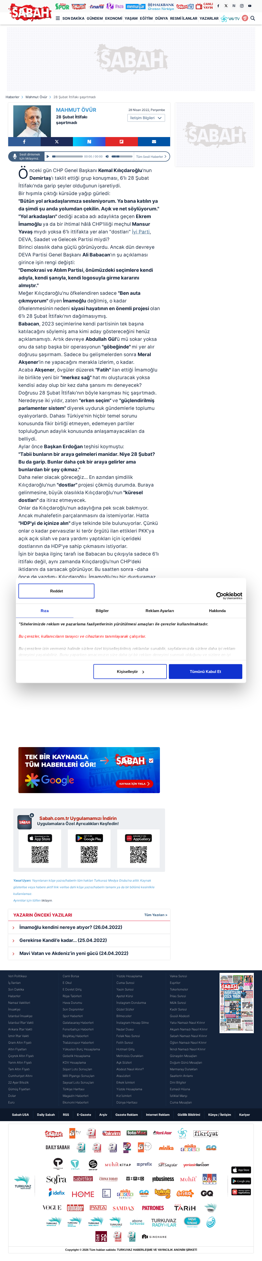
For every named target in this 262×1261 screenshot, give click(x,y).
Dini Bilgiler (178, 1082)
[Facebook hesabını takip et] (218, 6)
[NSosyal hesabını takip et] (234, 6)
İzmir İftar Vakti (18, 1036)
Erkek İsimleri (125, 1082)
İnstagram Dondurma (131, 1003)
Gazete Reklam (126, 1115)
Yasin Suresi (125, 989)
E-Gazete (84, 1115)
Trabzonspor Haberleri (78, 1042)
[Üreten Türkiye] (161, 6)
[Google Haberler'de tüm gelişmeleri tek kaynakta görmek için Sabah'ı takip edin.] (89, 772)
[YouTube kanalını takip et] (250, 6)
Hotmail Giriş (125, 1049)
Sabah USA (20, 1115)
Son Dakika (73, 18)
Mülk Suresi (178, 1003)
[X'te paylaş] (57, 141)
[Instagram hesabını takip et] (242, 6)
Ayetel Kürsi (124, 996)
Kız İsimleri (124, 1096)
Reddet (56, 591)
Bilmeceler (124, 1016)
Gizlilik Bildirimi (189, 1115)
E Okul (67, 983)
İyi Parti (141, 232)
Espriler (175, 983)
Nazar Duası (125, 1029)
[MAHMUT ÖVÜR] (32, 121)
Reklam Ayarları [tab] (160, 611)
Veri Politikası (17, 976)
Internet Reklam (158, 1115)
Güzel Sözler (125, 1009)
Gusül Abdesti (180, 1016)
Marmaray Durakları (184, 1069)
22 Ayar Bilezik (18, 1082)
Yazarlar (209, 18)
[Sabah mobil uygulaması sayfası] (26, 821)
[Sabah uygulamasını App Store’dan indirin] (40, 848)
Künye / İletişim (219, 1115)
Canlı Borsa (71, 976)
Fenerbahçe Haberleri (78, 1029)
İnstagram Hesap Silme (132, 1022)
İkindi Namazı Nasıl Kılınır (187, 1049)
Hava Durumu (72, 1003)
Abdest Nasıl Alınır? (130, 1069)
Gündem (95, 18)
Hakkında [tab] (217, 611)
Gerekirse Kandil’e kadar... (62, 940)
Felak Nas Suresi (128, 1036)
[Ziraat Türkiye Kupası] (245, 18)
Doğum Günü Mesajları (186, 1062)
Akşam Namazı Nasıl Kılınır (189, 1029)
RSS (66, 1115)
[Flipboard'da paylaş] (121, 141)
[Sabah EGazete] (237, 1039)
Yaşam (131, 18)
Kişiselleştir (127, 671)
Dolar (12, 1096)
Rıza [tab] (45, 611)
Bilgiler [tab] (102, 611)
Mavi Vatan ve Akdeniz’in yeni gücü (73, 953)
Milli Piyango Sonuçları (78, 1076)
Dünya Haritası (126, 1102)
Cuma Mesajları (181, 1102)
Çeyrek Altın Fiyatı (21, 1056)
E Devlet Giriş (72, 989)
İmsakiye (14, 1009)
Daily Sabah (46, 1115)
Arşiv (103, 1115)
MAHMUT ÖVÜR (76, 110)
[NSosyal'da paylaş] (89, 141)
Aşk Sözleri (124, 1062)
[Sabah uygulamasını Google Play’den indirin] (89, 848)
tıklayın (46, 900)
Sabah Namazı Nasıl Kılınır (188, 1036)
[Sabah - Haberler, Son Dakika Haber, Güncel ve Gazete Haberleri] (30, 12)
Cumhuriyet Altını (20, 1076)
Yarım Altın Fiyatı (20, 1062)
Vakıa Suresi (178, 976)
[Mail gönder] (154, 141)
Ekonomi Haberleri (76, 1102)
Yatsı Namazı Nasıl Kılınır (187, 1022)
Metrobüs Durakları (129, 1056)
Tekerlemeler (179, 989)
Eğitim (146, 18)
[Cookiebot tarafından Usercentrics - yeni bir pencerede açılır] (220, 596)
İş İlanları (14, 983)
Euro (11, 1102)
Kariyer (244, 1115)
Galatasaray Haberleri (78, 1022)
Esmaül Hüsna (180, 1089)
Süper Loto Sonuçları (77, 1069)
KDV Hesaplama (74, 1062)
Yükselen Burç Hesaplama (81, 1049)
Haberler (12, 97)
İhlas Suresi (178, 996)
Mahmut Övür (36, 97)
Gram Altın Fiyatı (19, 1042)
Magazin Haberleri (76, 1096)
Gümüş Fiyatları (19, 1089)
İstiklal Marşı (178, 1096)
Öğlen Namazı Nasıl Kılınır (188, 1042)
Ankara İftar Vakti (20, 1029)
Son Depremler (73, 1009)
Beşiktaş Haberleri (76, 1036)
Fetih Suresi (124, 1042)
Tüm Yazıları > (156, 915)
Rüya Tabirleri (72, 996)
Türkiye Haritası (73, 1089)
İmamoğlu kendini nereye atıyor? (70, 927)
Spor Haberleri (73, 1016)
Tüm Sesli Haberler (149, 157)
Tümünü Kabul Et (205, 671)
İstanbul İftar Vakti (21, 1022)
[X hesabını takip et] (226, 6)
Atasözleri (123, 1076)
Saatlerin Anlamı (181, 1076)
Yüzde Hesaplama (129, 976)
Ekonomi (113, 18)
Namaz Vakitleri (19, 1003)
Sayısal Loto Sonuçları (78, 1082)
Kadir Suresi (178, 1009)
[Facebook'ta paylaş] (24, 141)
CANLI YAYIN (208, 5)
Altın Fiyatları (17, 1049)
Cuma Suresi (125, 983)
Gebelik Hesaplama (76, 1056)
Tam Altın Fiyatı (19, 1069)
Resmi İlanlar (183, 18)
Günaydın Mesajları (183, 1056)
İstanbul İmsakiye (20, 1016)
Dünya (161, 18)
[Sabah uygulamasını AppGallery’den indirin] (138, 848)
